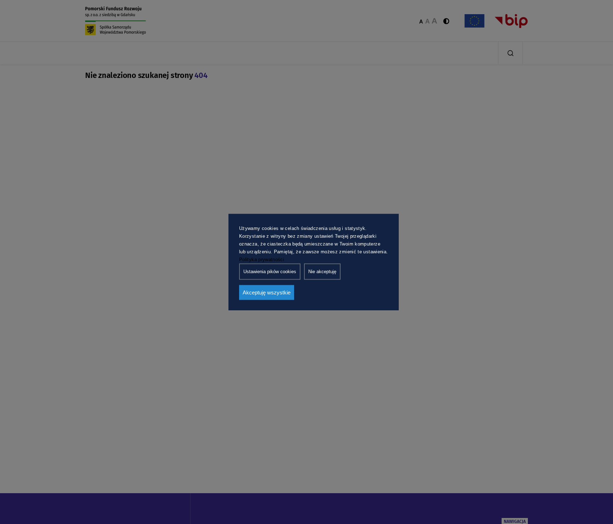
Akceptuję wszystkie (267, 292)
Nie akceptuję (322, 271)
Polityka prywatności (261, 259)
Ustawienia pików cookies (269, 271)
